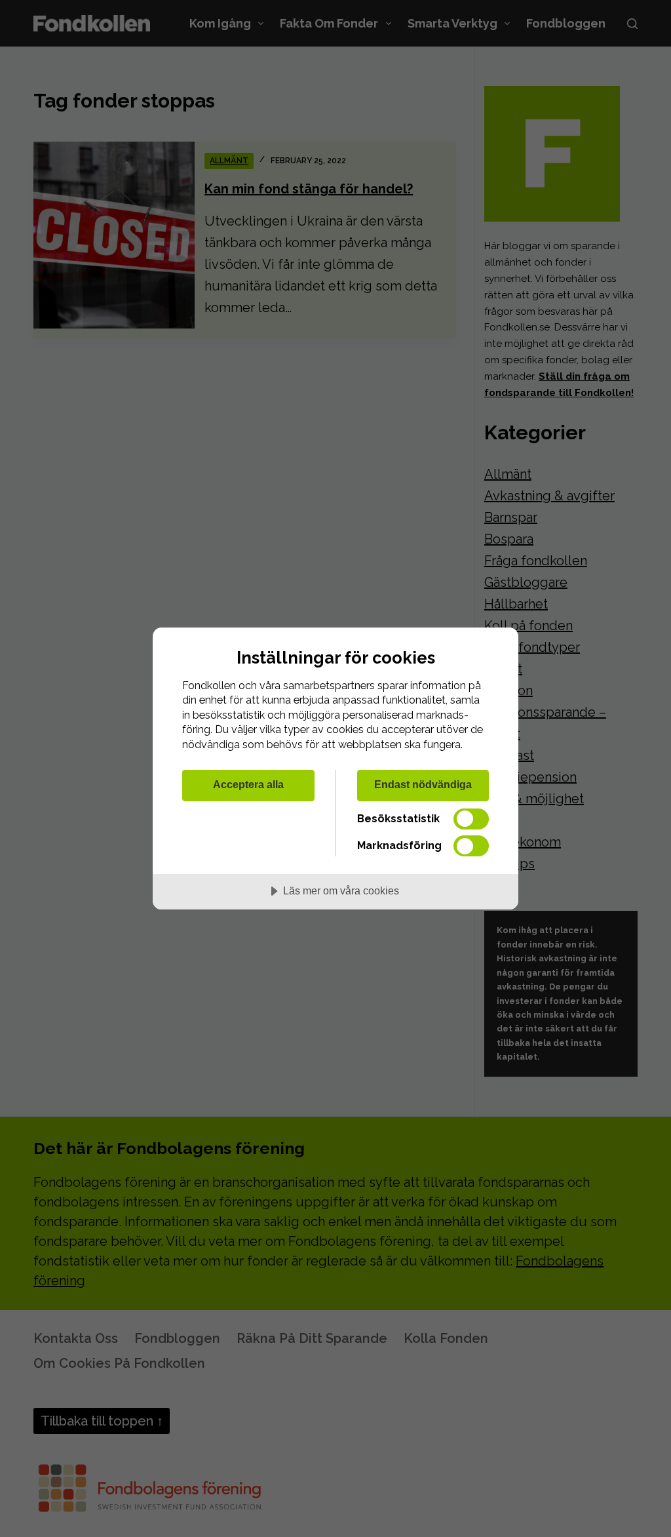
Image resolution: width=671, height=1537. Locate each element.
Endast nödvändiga (423, 784)
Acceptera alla (248, 784)
